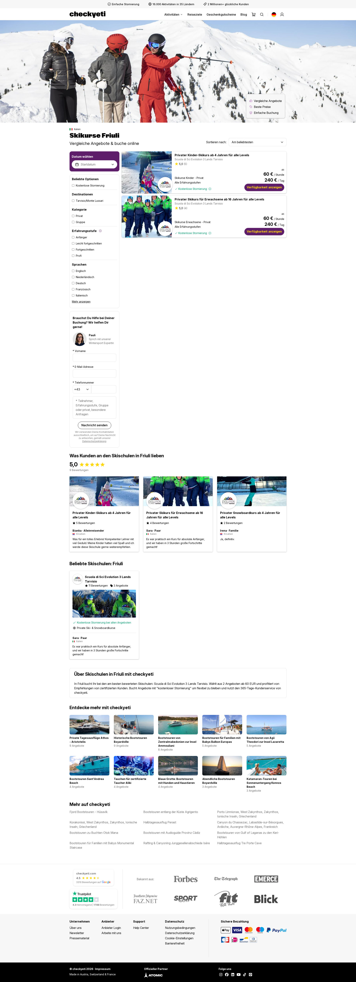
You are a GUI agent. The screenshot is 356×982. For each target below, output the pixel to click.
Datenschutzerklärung (94, 441)
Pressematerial (79, 938)
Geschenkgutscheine (221, 14)
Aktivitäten (171, 14)
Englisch (81, 270)
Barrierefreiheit (174, 943)
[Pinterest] (250, 975)
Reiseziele (194, 14)
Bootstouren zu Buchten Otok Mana (94, 833)
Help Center (141, 928)
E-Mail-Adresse (83, 366)
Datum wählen (82, 156)
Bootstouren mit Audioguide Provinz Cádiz (171, 833)
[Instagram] (221, 975)
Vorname (79, 351)
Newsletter (77, 933)
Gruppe (80, 222)
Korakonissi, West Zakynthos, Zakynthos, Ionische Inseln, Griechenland (103, 824)
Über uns (76, 928)
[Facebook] (227, 975)
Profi (79, 255)
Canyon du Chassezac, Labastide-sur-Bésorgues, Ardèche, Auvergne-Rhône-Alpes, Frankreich (250, 824)
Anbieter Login (111, 928)
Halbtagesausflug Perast (159, 822)
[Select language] (274, 14)
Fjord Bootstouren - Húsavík (89, 812)
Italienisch (82, 295)
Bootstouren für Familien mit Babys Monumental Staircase (102, 845)
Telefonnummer (83, 382)
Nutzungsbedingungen (180, 928)
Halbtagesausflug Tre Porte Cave (239, 843)
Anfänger (81, 237)
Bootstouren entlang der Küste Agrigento (170, 812)
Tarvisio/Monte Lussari (89, 200)
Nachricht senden (94, 425)
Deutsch (81, 283)
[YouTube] (238, 975)
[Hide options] (113, 165)
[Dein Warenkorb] (253, 14)
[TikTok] (244, 975)
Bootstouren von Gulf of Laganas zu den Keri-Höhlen (248, 835)
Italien (77, 129)
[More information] (100, 231)
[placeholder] (282, 14)
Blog (243, 14)
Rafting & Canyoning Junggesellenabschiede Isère (176, 843)
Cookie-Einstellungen (179, 938)
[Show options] (282, 142)
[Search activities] (262, 14)
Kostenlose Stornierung (90, 185)
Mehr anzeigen (81, 301)
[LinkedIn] (232, 975)
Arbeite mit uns (111, 933)
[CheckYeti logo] (88, 14)
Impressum (103, 968)
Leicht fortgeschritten (89, 243)
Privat (79, 215)
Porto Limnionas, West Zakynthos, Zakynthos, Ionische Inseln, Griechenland (248, 814)
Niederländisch (85, 277)
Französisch (83, 289)
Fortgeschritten (85, 249)
